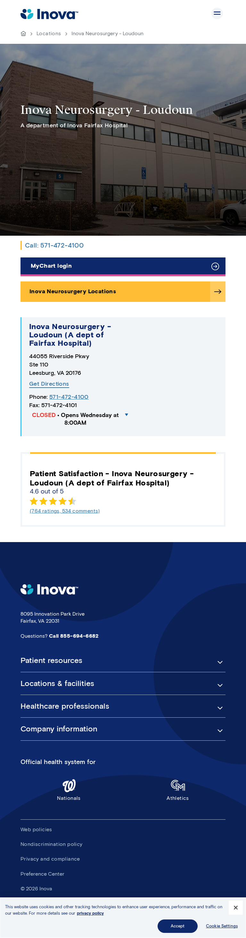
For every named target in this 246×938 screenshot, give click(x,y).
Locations (49, 33)
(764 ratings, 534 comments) (65, 511)
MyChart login (51, 265)
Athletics (178, 798)
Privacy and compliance (50, 859)
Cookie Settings (222, 926)
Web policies (36, 829)
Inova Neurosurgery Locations (72, 291)
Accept (178, 926)
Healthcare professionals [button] (64, 706)
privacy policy (90, 913)
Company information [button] (58, 728)
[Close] (236, 908)
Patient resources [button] (51, 660)
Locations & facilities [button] (57, 683)
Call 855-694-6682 (74, 636)
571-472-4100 (69, 396)
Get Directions (49, 384)
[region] (123, 917)
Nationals (69, 798)
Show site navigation (217, 13)
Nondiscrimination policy (51, 844)
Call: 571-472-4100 (54, 245)
